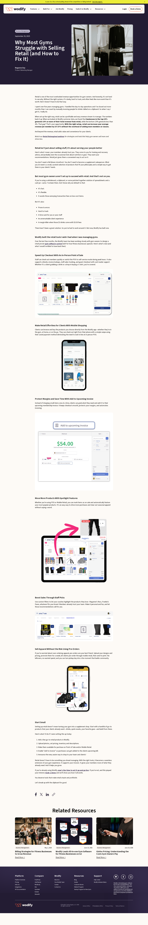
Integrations (18, 887)
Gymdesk (37, 889)
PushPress (37, 880)
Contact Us (57, 887)
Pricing (70, 9)
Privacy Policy (109, 906)
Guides (76, 882)
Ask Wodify (60, 9)
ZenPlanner (38, 882)
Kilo (36, 887)
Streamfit (37, 894)
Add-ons (17, 884)
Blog (75, 880)
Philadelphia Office (98, 906)
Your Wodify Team (59, 882)
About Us (56, 880)
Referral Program (79, 887)
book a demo (50, 773)
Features (33, 9)
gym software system (53, 244)
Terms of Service (119, 906)
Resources (99, 9)
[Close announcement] (144, 1)
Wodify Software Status (100, 882)
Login (124, 9)
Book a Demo (135, 9)
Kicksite (37, 892)
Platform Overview (20, 880)
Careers (56, 884)
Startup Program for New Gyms (82, 889)
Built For (46, 9)
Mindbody (37, 884)
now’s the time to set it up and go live (73, 770)
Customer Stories (78, 884)
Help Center (97, 880)
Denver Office (86, 906)
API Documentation (20, 889)
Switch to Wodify (82, 9)
